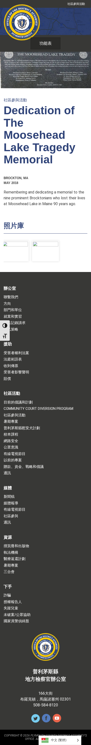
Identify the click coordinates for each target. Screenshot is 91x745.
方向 (7, 304)
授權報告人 (13, 602)
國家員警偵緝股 (16, 621)
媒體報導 (11, 503)
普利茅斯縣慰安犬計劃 (22, 428)
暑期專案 (11, 422)
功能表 (45, 43)
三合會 (9, 572)
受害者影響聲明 (16, 372)
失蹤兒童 (11, 608)
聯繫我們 (11, 297)
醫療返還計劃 (14, 559)
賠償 (7, 379)
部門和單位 (13, 310)
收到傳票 (11, 366)
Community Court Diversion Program (38, 409)
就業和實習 (13, 317)
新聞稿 (9, 497)
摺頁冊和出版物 (16, 546)
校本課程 (11, 434)
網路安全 (11, 441)
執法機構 (11, 553)
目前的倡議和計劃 (18, 402)
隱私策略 (11, 329)
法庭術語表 (13, 359)
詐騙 (7, 595)
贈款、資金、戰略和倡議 (24, 467)
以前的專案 (13, 460)
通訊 (7, 473)
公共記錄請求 (14, 323)
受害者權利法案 (16, 353)
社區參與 (11, 516)
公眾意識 (11, 447)
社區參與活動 (76, 4)
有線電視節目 (14, 454)
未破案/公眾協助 (17, 615)
